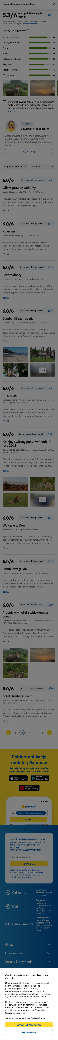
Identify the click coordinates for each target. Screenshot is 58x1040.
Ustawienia (34, 1033)
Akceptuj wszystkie (30, 1025)
